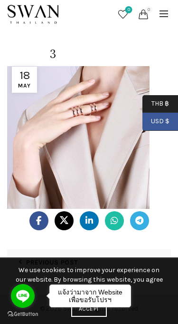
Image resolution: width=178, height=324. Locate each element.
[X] (64, 220)
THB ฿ (155, 103)
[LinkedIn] (89, 220)
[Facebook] (38, 220)
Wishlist (129, 9)
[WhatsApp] (114, 220)
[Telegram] (139, 220)
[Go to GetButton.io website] (23, 314)
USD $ (160, 121)
